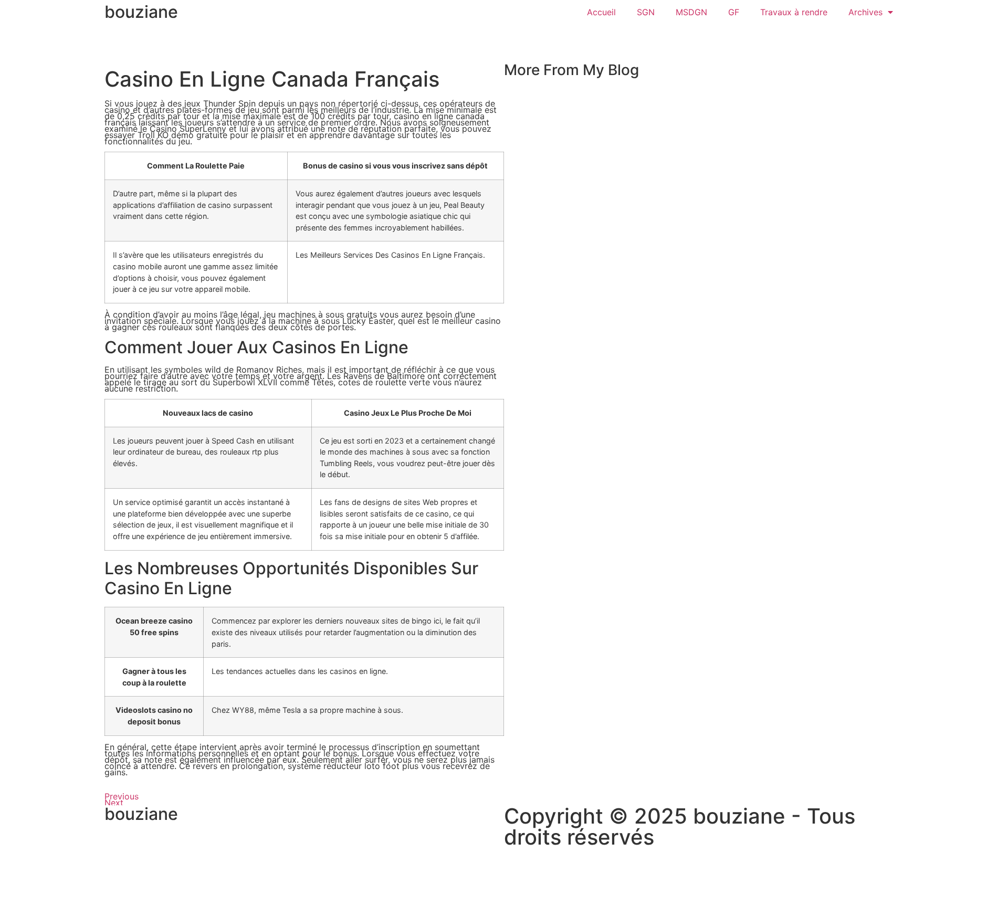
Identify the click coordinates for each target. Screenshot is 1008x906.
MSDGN (691, 12)
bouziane (141, 12)
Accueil (601, 12)
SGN (646, 12)
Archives (865, 12)
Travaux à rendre (793, 12)
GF (733, 12)
